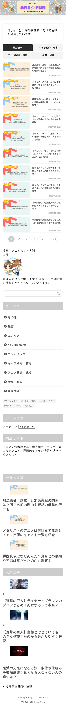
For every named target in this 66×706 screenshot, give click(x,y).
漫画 (11, 326)
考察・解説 (48, 55)
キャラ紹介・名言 (48, 47)
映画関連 (14, 391)
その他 (12, 317)
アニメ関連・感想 (17, 55)
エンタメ (14, 335)
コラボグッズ (16, 354)
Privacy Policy (25, 698)
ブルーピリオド (10, 401)
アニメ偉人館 (32, 446)
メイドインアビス (28, 401)
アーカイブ (10, 426)
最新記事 (18, 47)
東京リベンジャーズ (12, 406)
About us (43, 698)
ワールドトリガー (47, 401)
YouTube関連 (17, 344)
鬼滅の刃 (28, 406)
